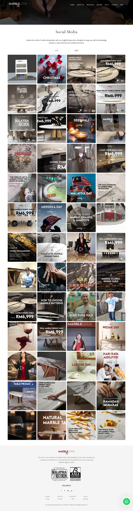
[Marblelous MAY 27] (81, 336)
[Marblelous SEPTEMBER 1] (22, 217)
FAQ (121, 5)
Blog (107, 5)
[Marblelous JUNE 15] (111, 306)
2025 (56, 50)
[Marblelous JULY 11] (111, 277)
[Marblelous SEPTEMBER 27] (22, 187)
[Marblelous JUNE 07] (22, 336)
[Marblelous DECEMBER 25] (51, 69)
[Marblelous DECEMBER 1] (51, 98)
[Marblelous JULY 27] (22, 277)
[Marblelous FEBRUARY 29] (81, 425)
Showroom (72, 496)
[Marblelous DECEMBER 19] (81, 69)
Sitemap (85, 499)
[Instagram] (64, 490)
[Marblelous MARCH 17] (81, 395)
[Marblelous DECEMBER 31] (22, 69)
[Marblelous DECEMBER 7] (22, 98)
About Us (60, 496)
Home (72, 5)
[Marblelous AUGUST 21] (81, 217)
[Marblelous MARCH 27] (22, 395)
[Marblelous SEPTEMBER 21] (51, 187)
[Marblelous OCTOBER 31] (81, 128)
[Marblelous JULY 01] (22, 306)
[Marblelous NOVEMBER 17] (111, 98)
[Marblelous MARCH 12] (111, 395)
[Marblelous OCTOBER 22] (22, 158)
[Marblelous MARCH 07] (22, 425)
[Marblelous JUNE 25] (51, 306)
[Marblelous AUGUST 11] (51, 247)
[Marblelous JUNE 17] (81, 306)
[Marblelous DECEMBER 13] (111, 69)
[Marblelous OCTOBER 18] (51, 158)
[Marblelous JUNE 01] (51, 336)
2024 (76, 50)
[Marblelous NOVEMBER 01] (51, 128)
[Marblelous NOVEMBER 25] (81, 98)
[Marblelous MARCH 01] (51, 425)
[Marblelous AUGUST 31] (51, 217)
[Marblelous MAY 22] (111, 336)
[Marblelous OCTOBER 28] (111, 128)
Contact (114, 5)
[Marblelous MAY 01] (81, 366)
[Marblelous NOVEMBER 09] (22, 128)
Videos (85, 496)
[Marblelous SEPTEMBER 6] (111, 187)
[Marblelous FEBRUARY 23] (111, 425)
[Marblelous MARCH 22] (51, 395)
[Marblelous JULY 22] (51, 277)
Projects (47, 496)
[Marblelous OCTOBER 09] (81, 158)
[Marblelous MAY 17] (22, 366)
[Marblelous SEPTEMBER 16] (81, 187)
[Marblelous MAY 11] (51, 366)
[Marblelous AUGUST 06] (81, 247)
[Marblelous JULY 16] (81, 277)
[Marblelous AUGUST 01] (111, 247)
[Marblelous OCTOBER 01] (111, 158)
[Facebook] (61, 490)
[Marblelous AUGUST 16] (111, 217)
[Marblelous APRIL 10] (111, 366)
